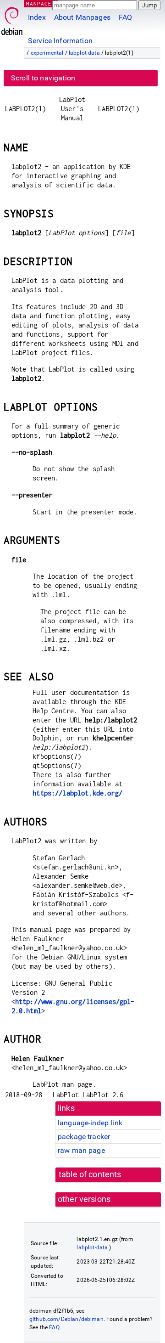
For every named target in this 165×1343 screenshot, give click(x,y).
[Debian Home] (11, 18)
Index (37, 17)
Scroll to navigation (43, 77)
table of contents (90, 1174)
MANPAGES (40, 3)
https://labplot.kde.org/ (77, 793)
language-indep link (90, 1122)
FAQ (125, 17)
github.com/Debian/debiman (66, 1319)
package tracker (84, 1136)
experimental (47, 53)
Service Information (60, 40)
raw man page (81, 1150)
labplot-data (84, 53)
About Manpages (82, 17)
